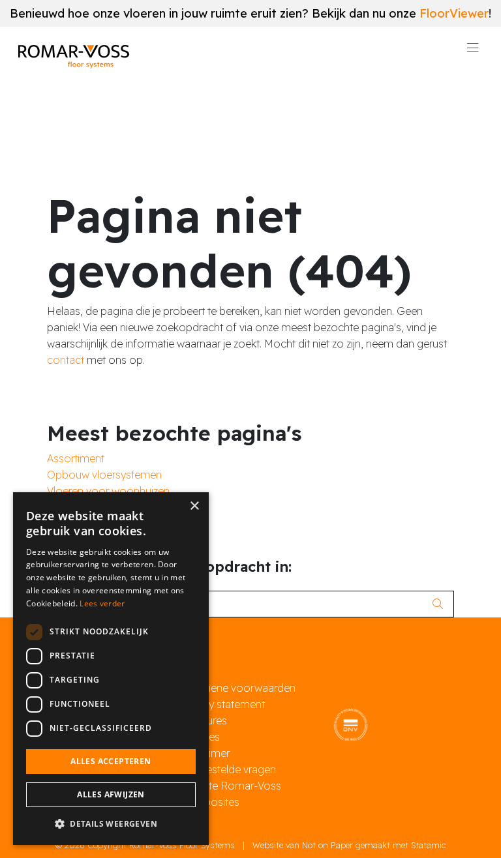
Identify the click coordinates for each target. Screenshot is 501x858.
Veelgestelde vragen (228, 769)
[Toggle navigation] (473, 51)
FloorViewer (454, 13)
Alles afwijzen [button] (111, 794)
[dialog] (111, 668)
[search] (441, 604)
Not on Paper (327, 845)
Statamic (428, 845)
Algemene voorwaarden (238, 687)
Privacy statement (222, 704)
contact (65, 359)
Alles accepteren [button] (110, 761)
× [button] (194, 506)
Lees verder (102, 603)
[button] (111, 824)
